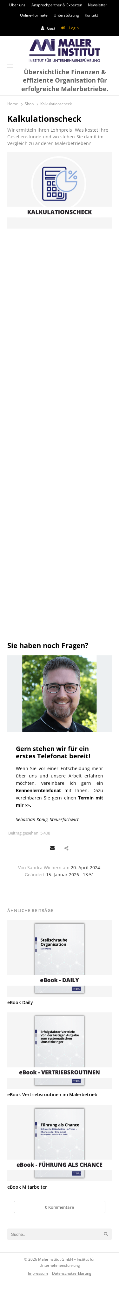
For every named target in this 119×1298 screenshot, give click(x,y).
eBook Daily (20, 1002)
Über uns (17, 5)
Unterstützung (66, 15)
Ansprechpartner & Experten (56, 5)
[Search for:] (59, 1234)
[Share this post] (66, 848)
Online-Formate (34, 15)
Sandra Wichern (44, 867)
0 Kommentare (59, 1207)
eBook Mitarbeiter (27, 1187)
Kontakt (91, 15)
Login (74, 28)
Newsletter (97, 5)
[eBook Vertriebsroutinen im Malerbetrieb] (59, 1050)
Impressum (38, 1272)
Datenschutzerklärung (71, 1272)
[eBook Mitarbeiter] (59, 1143)
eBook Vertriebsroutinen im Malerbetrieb (52, 1094)
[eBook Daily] (59, 958)
